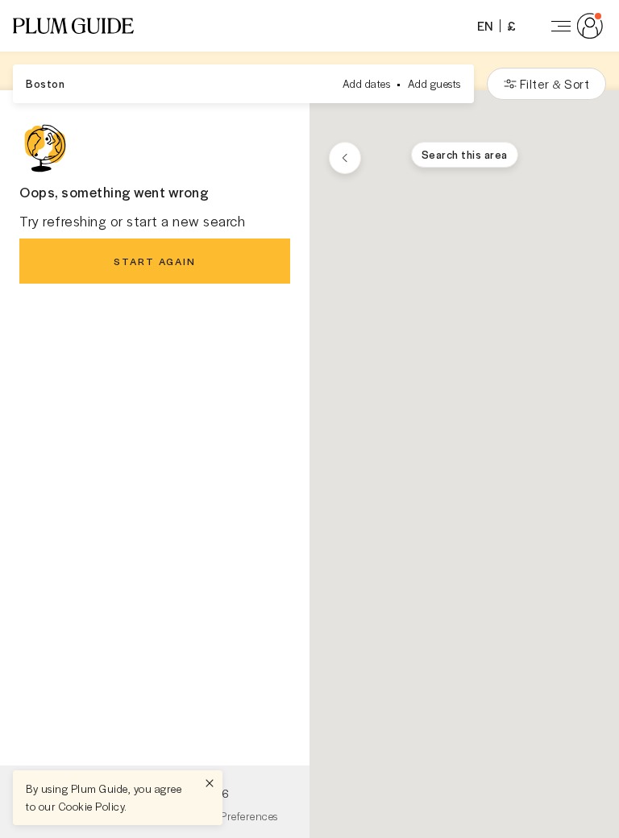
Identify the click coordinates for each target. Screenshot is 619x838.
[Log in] (574, 26)
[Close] (209, 783)
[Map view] (345, 158)
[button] (73, 26)
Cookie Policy (92, 806)
